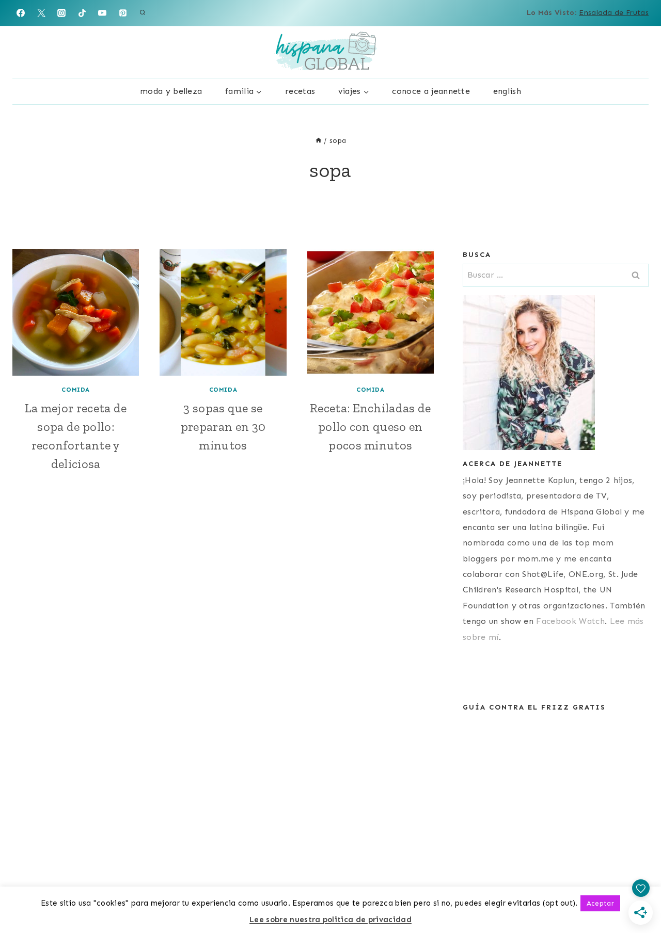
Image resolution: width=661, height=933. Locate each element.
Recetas (300, 91)
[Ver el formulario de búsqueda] (142, 13)
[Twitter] (41, 13)
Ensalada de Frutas (614, 12)
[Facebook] (20, 13)
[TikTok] (82, 13)
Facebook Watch (570, 621)
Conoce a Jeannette (431, 91)
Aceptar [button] (600, 903)
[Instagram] (61, 13)
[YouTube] (102, 13)
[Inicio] (318, 140)
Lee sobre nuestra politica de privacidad (330, 919)
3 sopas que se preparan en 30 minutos (223, 426)
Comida (75, 389)
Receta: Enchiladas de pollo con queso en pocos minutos (370, 426)
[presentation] (75, 312)
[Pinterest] (123, 13)
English (507, 91)
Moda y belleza (171, 91)
